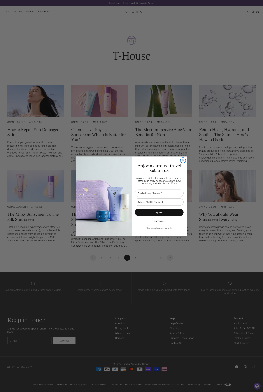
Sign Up (159, 212)
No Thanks (159, 221)
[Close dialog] (183, 160)
